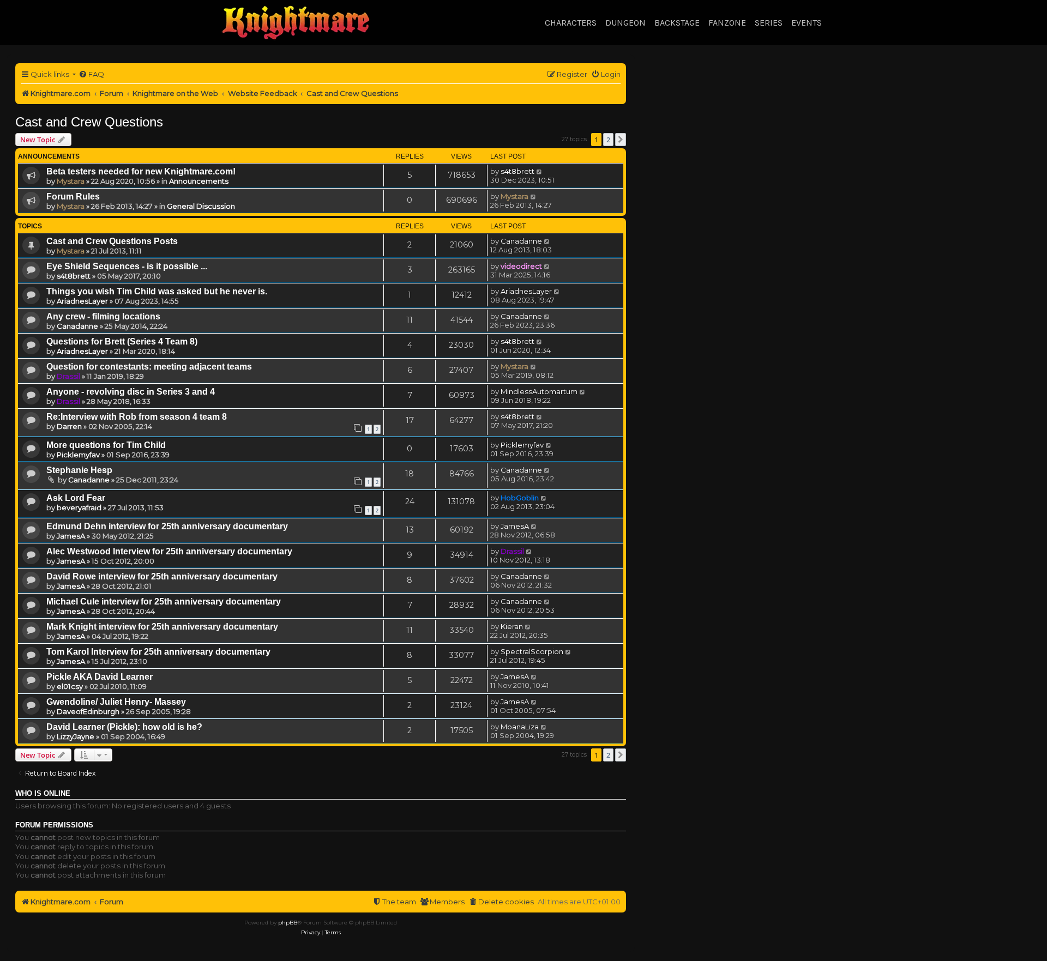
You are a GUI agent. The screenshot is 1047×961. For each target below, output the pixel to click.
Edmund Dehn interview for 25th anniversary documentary (167, 526)
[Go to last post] (539, 171)
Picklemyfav (78, 454)
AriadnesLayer (82, 301)
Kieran (512, 626)
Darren (69, 426)
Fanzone (727, 22)
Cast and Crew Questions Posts (112, 241)
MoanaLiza (520, 726)
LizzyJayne (75, 736)
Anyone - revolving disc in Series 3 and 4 (130, 391)
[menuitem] (91, 74)
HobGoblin (520, 497)
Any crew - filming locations (103, 316)
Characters (571, 22)
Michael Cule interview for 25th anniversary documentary (163, 601)
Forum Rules (73, 196)
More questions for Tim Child (106, 445)
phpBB (287, 922)
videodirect (521, 266)
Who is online (42, 793)
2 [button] (608, 139)
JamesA (71, 535)
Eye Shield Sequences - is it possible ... (126, 266)
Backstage (677, 22)
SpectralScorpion (532, 651)
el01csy (70, 686)
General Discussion (201, 206)
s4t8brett (517, 171)
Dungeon (625, 22)
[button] (620, 139)
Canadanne (521, 241)
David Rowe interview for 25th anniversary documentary (162, 576)
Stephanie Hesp (79, 470)
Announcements (198, 181)
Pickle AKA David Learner (99, 676)
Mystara (71, 181)
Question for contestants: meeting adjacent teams (149, 366)
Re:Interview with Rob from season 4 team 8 (136, 416)
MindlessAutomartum (539, 391)
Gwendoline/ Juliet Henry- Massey (116, 701)
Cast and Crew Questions (89, 121)
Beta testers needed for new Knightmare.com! (141, 171)
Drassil (68, 376)
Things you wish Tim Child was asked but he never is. (156, 291)
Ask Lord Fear (75, 498)
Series (769, 22)
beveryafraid (79, 507)
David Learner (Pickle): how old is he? (124, 727)
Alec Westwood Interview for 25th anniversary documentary (169, 551)
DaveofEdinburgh (88, 711)
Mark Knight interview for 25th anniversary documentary (162, 626)
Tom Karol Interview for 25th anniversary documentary (158, 651)
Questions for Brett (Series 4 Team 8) (121, 341)
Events (806, 22)
